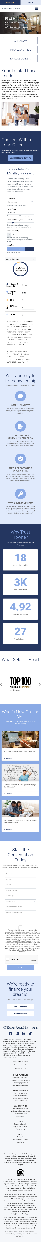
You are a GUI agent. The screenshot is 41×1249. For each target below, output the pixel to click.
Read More (8, 758)
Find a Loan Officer (20, 49)
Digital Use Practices (20, 1126)
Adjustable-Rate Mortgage (20, 1111)
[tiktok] (30, 1034)
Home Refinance (20, 1007)
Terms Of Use (20, 1129)
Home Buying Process (20, 1083)
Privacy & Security (20, 1065)
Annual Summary (12, 259)
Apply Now (10, 2)
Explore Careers (20, 58)
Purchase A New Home (20, 1078)
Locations (20, 1142)
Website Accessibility (20, 1061)
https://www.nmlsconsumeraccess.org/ (20, 1190)
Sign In (30, 2)
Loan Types (20, 1116)
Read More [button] (21, 362)
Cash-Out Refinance (20, 1096)
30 (29, 249)
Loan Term (11, 245)
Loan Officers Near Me (20, 158)
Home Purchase (20, 1013)
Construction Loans (20, 1114)
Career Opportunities (20, 1139)
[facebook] (10, 1034)
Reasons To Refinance (20, 1098)
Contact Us (20, 1137)
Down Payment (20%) (20, 220)
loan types (22, 205)
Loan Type (11, 198)
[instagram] (23, 1034)
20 (20, 249)
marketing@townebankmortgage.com (20, 1214)
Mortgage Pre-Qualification (20, 1080)
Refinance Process (20, 1101)
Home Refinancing (20, 1093)
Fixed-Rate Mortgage (20, 1108)
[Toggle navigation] (36, 8)
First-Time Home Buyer (20, 1085)
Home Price (11, 209)
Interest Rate (12, 231)
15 (12, 249)
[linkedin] (17, 1034)
